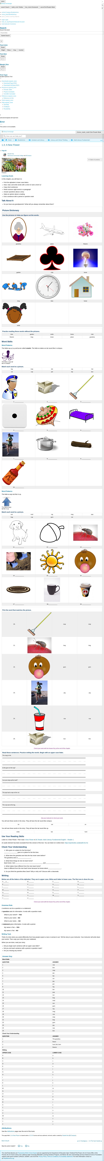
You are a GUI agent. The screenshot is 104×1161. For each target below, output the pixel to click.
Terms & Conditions (53, 1156)
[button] (6, 106)
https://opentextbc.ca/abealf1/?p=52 (76, 843)
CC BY (31, 1135)
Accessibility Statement (66, 1156)
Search (4, 136)
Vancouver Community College (15, 155)
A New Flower (29, 839)
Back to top (5, 1140)
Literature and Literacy (38, 140)
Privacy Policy (43, 1156)
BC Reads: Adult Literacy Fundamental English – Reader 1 (55, 839)
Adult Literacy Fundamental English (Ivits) (85, 140)
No (28, 1146)
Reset (3, 47)
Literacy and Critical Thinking (59, 140)
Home (10, 140)
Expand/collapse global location (101, 139)
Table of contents (95, 159)
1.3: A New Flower (15, 1135)
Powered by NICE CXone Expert (27, 1153)
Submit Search (5, 35)
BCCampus (28, 155)
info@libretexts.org (8, 1158)
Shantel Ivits (11, 153)
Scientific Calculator (9, 94)
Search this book (5, 30)
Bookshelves (21, 140)
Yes (21, 1146)
